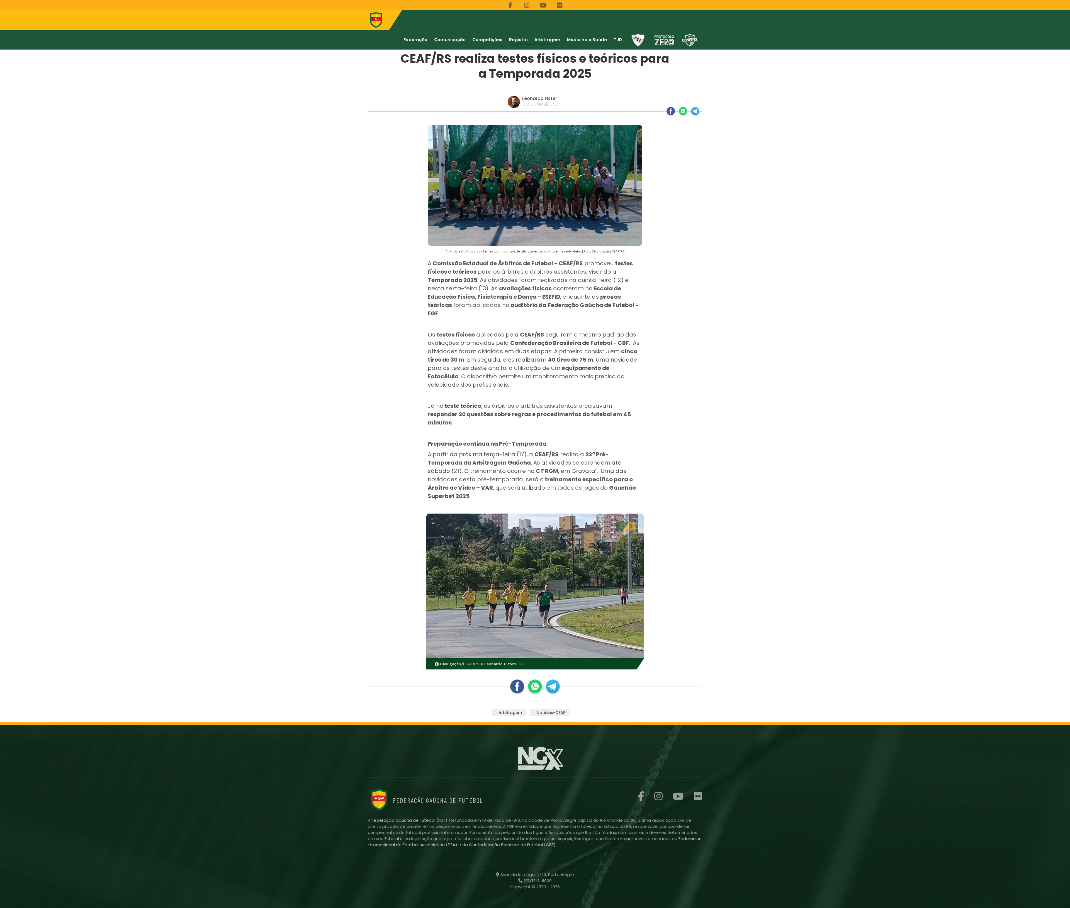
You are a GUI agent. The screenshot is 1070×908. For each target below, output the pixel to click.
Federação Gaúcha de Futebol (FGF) (410, 820)
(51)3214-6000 (537, 880)
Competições (487, 40)
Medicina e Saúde (587, 40)
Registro (518, 40)
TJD (618, 40)
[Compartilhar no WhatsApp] (683, 111)
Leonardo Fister (539, 98)
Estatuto (394, 838)
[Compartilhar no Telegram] (695, 111)
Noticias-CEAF (551, 712)
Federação (415, 40)
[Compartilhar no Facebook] (671, 111)
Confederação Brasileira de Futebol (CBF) (512, 845)
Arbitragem (547, 40)
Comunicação (450, 40)
